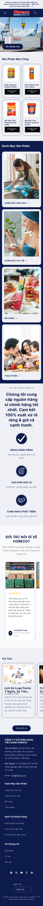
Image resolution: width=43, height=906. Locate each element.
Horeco (12, 897)
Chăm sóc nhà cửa (13, 790)
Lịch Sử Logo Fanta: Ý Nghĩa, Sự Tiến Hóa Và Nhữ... (18, 690)
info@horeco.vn (18, 775)
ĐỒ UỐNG (9, 318)
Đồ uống (8, 801)
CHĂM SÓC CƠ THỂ (14, 260)
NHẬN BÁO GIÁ (12, 91)
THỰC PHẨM (11, 376)
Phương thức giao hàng (15, 835)
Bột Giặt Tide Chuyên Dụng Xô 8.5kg (32, 122)
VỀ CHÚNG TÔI (13, 46)
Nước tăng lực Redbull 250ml (11, 86)
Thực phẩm (10, 807)
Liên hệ (8, 862)
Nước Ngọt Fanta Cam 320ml (32, 86)
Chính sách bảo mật (14, 829)
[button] (5, 13)
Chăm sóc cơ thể (12, 796)
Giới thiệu (9, 851)
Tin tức (8, 856)
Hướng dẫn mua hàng (14, 823)
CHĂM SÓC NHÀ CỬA (15, 203)
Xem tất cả (21, 728)
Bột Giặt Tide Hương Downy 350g (10, 122)
